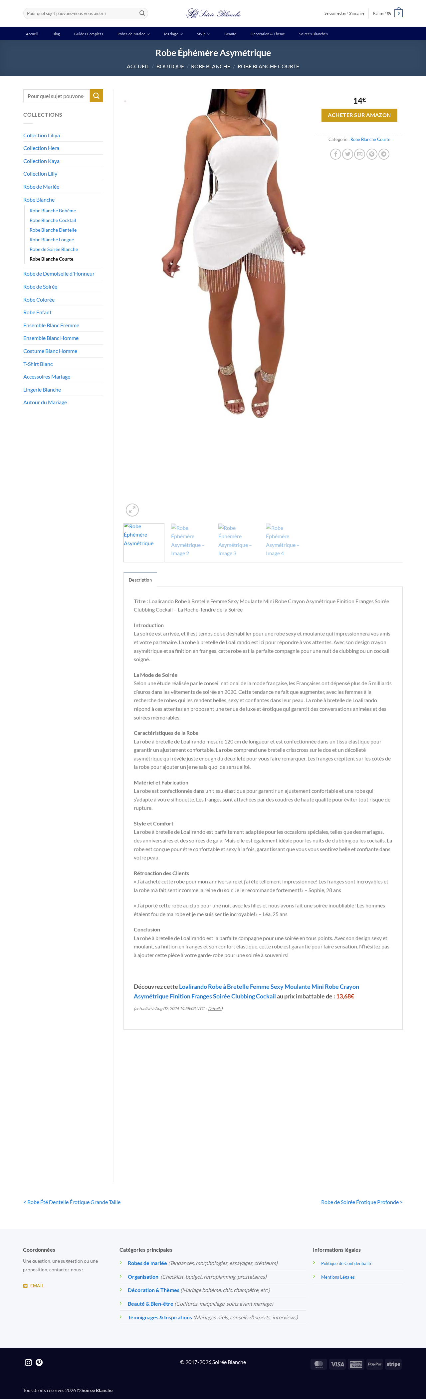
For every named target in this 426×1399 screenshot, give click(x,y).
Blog (56, 34)
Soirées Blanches (313, 34)
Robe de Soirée (40, 286)
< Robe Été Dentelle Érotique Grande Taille (71, 1202)
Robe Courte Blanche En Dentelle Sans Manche (370, 1140)
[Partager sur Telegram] (383, 154)
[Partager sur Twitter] (347, 154)
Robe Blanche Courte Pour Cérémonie (227, 1136)
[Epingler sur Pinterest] (371, 154)
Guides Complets (88, 34)
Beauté (230, 34)
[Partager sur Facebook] (335, 154)
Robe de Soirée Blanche (54, 249)
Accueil (32, 34)
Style (201, 34)
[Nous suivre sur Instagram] (28, 1363)
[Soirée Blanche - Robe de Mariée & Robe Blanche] (213, 13)
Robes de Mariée (131, 34)
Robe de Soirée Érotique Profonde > (362, 1202)
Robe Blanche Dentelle (53, 230)
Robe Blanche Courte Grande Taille (156, 1136)
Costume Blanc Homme (50, 351)
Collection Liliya (41, 135)
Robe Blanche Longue (52, 239)
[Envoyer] (142, 13)
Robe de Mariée (41, 186)
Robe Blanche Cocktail (53, 220)
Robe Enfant (37, 312)
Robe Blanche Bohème (53, 210)
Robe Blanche (210, 66)
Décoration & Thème (268, 34)
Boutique (170, 66)
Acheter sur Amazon (359, 115)
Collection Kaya (41, 161)
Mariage (171, 34)
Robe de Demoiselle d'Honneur (59, 273)
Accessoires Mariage (46, 376)
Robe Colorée (39, 299)
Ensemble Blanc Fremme (51, 325)
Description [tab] (140, 580)
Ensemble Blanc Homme (51, 338)
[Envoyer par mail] (359, 154)
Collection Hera (41, 148)
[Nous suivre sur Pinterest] (39, 1363)
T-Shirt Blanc (38, 364)
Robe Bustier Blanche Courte (298, 1136)
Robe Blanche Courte (268, 66)
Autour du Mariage (45, 402)
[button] (388, 13)
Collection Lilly (40, 173)
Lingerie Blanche (42, 389)
